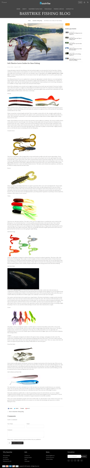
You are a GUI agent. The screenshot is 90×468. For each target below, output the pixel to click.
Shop (24, 9)
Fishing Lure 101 (59, 9)
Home (18, 9)
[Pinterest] (75, 460)
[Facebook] (72, 460)
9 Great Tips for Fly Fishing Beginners (75, 54)
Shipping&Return (50, 455)
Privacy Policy (49, 459)
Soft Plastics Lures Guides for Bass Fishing (23, 63)
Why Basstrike (6, 455)
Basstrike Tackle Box (35, 9)
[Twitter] (69, 460)
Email (28, 423)
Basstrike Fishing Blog (37, 20)
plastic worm (10, 90)
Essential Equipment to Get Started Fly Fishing (75, 60)
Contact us (69, 9)
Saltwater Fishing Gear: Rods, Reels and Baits (75, 49)
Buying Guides (28, 457)
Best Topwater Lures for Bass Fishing (75, 44)
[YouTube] (81, 460)
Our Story (5, 457)
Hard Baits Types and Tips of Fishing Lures (75, 39)
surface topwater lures (53, 73)
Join (85, 456)
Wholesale (48, 9)
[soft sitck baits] (23, 278)
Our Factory (6, 459)
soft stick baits (17, 290)
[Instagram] (78, 460)
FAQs (26, 459)
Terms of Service (50, 457)
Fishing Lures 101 (7, 461)
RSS (68, 24)
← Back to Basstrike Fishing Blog (15, 411)
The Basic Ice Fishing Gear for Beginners (75, 34)
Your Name (10, 423)
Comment (9, 430)
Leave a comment (17, 443)
